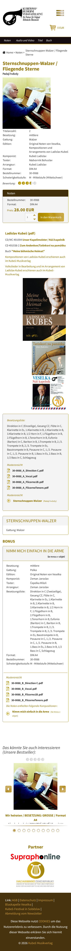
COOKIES (44, 921)
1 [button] (14, 830)
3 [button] (24, 830)
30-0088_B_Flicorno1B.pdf (27, 694)
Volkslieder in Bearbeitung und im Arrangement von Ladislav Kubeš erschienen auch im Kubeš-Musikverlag (35, 270)
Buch (49, 40)
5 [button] (34, 830)
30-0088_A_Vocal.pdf (24, 476)
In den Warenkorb (50, 217)
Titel (40, 40)
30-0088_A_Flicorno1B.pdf (27, 482)
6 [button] (38, 830)
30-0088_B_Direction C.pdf (27, 683)
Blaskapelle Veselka (18, 904)
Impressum (45, 900)
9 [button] (53, 830)
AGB (15, 900)
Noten (7, 40)
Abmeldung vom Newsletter (23, 913)
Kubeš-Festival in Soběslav (22, 909)
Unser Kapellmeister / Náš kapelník (43, 239)
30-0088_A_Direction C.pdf (27, 470)
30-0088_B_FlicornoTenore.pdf (29, 700)
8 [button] (48, 830)
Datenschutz (28, 900)
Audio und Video (25, 40)
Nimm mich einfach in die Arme (36, 713)
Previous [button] (8, 789)
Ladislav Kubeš (16, 233)
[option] (35, 789)
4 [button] (29, 830)
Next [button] (62, 789)
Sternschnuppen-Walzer (35, 500)
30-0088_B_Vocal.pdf (24, 688)
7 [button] (43, 830)
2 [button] (19, 830)
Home (9, 52)
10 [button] (58, 830)
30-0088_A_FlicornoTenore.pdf (30, 487)
